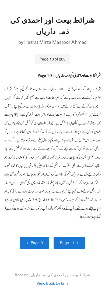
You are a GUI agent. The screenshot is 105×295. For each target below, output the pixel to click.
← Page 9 (34, 243)
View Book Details (53, 283)
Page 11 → (69, 243)
